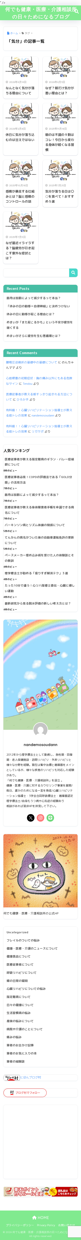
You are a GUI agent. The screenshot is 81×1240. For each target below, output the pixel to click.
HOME (43, 1217)
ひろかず (23, 399)
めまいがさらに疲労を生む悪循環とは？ (34, 336)
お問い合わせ (66, 1225)
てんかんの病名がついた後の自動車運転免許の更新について (39, 540)
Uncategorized (17, 932)
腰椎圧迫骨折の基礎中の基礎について (31, 362)
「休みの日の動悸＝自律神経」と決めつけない (38, 306)
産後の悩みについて (20, 1021)
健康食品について (19, 956)
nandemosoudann (43, 415)
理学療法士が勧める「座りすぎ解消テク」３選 (36, 573)
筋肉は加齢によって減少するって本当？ (34, 298)
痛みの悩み (14, 1037)
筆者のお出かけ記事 (20, 1045)
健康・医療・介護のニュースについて (32, 948)
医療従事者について (20, 964)
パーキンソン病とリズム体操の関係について (35, 525)
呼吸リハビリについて (22, 973)
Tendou (27, 384)
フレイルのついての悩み (23, 940)
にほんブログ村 (30, 1077)
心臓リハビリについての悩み (26, 989)
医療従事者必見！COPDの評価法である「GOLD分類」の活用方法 (38, 480)
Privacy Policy (46, 1225)
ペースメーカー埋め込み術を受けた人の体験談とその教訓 (39, 558)
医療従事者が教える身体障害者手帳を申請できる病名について (39, 510)
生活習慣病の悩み (19, 1013)
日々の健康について (20, 1005)
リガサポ (38, 431)
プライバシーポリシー (20, 1225)
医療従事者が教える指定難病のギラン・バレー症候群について (39, 462)
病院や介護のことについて (25, 1029)
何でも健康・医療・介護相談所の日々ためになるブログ (41, 12)
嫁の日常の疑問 (17, 981)
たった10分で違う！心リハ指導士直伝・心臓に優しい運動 (40, 588)
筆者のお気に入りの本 (22, 1053)
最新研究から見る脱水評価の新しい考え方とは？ (38, 603)
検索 (73, 273)
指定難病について (19, 997)
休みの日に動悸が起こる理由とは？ (31, 314)
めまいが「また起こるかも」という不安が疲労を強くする (40, 325)
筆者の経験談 (16, 1061)
